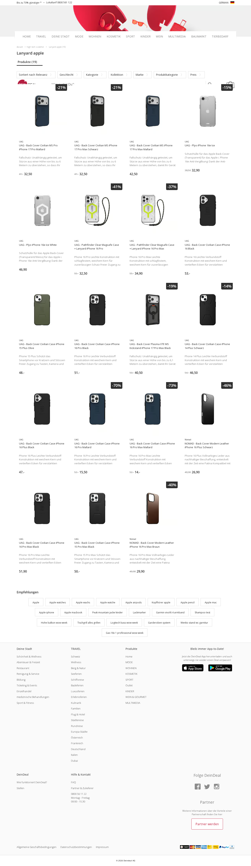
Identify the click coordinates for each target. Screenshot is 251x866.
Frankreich (77, 743)
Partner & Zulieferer (82, 788)
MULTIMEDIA (133, 703)
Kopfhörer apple (161, 602)
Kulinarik (76, 703)
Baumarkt (198, 36)
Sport (130, 36)
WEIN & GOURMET (136, 697)
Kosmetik (114, 36)
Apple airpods (134, 602)
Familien (76, 708)
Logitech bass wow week (124, 622)
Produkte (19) (27, 62)
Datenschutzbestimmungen (76, 847)
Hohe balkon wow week (54, 622)
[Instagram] (216, 786)
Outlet (129, 685)
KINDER (130, 691)
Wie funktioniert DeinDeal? (32, 782)
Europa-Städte (79, 731)
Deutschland (78, 749)
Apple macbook (73, 612)
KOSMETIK (131, 674)
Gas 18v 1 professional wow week (124, 633)
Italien (74, 755)
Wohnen (95, 36)
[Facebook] (198, 786)
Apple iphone (46, 612)
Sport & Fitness (25, 703)
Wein (159, 36)
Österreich (77, 737)
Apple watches (57, 602)
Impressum (102, 847)
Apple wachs (83, 602)
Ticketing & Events (27, 685)
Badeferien (77, 685)
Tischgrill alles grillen (88, 622)
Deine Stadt (61, 36)
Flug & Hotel (78, 714)
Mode (79, 36)
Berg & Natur (78, 668)
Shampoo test (202, 612)
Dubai (74, 760)
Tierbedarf (220, 36)
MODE (129, 662)
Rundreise (77, 726)
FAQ (73, 782)
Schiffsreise (77, 679)
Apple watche (107, 602)
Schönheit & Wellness (29, 656)
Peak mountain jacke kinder (107, 612)
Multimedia (177, 36)
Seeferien (76, 674)
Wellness (76, 662)
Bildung (21, 679)
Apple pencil (188, 602)
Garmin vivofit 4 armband (170, 612)
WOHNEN (131, 668)
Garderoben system (159, 622)
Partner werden (207, 824)
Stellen (20, 788)
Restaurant (23, 668)
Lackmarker (139, 612)
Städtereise (77, 720)
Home (27, 36)
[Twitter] (207, 786)
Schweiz (75, 656)
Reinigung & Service (28, 674)
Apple (36, 602)
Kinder (145, 36)
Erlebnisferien (79, 697)
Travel (41, 36)
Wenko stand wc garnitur (194, 622)
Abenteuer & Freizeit (28, 662)
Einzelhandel (24, 691)
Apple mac (211, 602)
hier (220, 814)
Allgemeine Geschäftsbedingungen (36, 847)
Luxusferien (78, 691)
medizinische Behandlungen (33, 697)
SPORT (129, 679)
